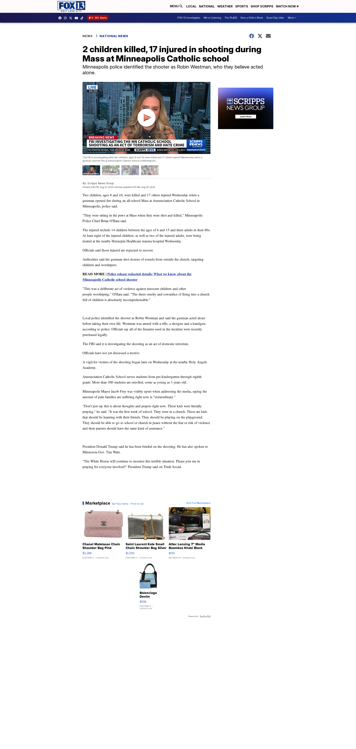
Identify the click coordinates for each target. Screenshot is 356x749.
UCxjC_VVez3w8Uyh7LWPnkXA (77, 18)
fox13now (66, 18)
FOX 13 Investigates (188, 18)
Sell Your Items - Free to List (128, 504)
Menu (174, 6)
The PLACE (231, 18)
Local (191, 6)
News (88, 36)
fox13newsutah (60, 18)
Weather (225, 6)
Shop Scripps (262, 6)
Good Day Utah (275, 18)
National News (114, 36)
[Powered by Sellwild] (205, 616)
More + (292, 18)
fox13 (71, 18)
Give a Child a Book (251, 18)
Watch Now (286, 6)
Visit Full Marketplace (198, 503)
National (207, 6)
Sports (241, 6)
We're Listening (212, 18)
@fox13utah (83, 18)
